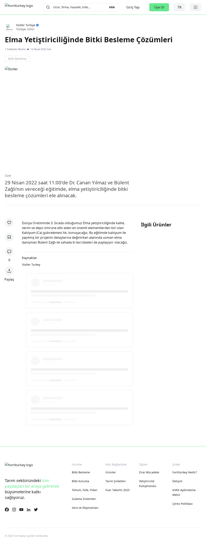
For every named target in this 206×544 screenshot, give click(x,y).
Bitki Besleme (81, 472)
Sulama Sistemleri (84, 499)
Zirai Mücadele (149, 472)
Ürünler (110, 472)
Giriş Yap (133, 7)
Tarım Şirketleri (115, 481)
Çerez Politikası (182, 504)
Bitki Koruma (80, 481)
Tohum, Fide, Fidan (84, 490)
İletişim (177, 481)
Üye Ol (159, 7)
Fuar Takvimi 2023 (117, 490)
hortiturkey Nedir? (184, 472)
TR (179, 7)
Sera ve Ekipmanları (85, 508)
